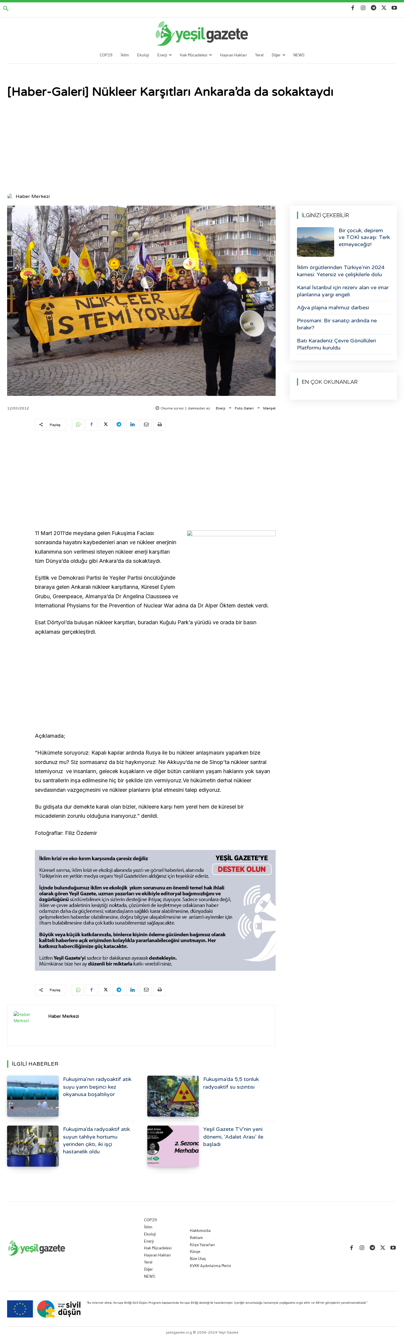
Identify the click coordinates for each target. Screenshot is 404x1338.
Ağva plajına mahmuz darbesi (333, 307)
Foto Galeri (244, 408)
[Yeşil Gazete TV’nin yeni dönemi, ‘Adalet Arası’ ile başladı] (173, 1146)
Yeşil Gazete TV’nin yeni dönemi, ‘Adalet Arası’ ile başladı (233, 1136)
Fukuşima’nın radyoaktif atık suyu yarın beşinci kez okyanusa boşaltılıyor (97, 1086)
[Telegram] (373, 8)
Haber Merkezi (33, 196)
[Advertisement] (202, 146)
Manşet (269, 408)
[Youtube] (394, 8)
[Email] (146, 425)
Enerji (220, 408)
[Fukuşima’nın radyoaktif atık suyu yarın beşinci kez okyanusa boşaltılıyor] (33, 1096)
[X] (384, 8)
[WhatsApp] (78, 425)
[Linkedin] (132, 425)
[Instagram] (363, 8)
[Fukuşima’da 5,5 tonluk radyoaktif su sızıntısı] (173, 1096)
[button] (6, 9)
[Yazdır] (159, 425)
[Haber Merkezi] (11, 196)
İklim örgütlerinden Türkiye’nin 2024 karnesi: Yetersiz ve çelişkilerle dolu (340, 270)
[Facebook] (352, 8)
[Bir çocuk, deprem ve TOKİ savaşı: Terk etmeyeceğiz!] (315, 242)
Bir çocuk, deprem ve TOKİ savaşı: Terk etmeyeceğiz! (364, 237)
